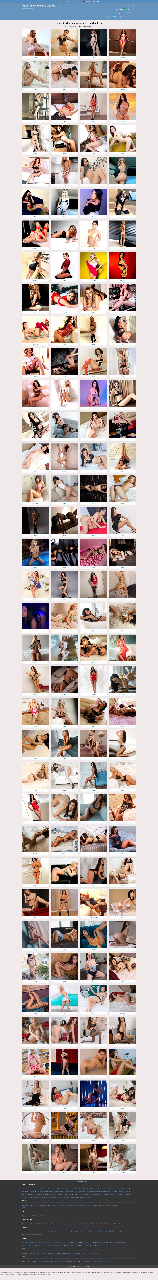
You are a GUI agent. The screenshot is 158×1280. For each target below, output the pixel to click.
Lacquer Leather (95, 1242)
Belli (122, 153)
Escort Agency (61, 1231)
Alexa (93, 312)
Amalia (123, 185)
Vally (64, 631)
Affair (31, 1231)
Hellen (35, 599)
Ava (123, 216)
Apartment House (48, 1261)
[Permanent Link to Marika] (64, 456)
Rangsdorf (60, 1194)
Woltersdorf (66, 1197)
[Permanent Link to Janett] (64, 488)
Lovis (35, 439)
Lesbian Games (114, 1242)
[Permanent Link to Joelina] (93, 839)
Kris (122, 790)
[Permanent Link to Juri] (64, 1093)
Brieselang (69, 1189)
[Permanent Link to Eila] (35, 1093)
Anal (23, 1242)
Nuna (64, 89)
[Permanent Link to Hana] (64, 329)
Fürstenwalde (111, 1189)
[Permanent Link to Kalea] (122, 966)
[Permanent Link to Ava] (122, 202)
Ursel (93, 89)
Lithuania (44, 1253)
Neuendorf (41, 1191)
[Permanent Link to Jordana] (122, 998)
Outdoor (52, 1245)
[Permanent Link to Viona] (64, 807)
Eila (35, 1108)
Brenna (35, 185)
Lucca (122, 439)
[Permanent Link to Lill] (35, 297)
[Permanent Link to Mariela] (35, 329)
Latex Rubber (105, 1242)
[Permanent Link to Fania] (64, 743)
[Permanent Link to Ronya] (64, 998)
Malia (35, 949)
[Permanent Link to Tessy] (35, 1125)
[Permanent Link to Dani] (122, 520)
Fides (64, 121)
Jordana (122, 1013)
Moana (94, 503)
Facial (72, 1242)
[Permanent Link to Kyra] (64, 1157)
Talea (93, 1013)
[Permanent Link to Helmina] (93, 934)
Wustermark (75, 1197)
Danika (123, 89)
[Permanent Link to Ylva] (64, 1030)
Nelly (64, 185)
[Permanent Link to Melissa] (93, 170)
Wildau (60, 1197)
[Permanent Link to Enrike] (93, 870)
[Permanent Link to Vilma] (93, 1093)
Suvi (122, 312)
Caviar (76, 1242)
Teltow (24, 1197)
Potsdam (54, 1194)
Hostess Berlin (62, 1205)
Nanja (122, 662)
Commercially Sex (56, 1224)
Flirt (112, 1224)
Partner (72, 1181)
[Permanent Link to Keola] (35, 1030)
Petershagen (46, 1194)
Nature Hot (90, 1261)
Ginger (94, 121)
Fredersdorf (102, 1189)
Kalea (122, 981)
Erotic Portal (52, 1231)
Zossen (87, 1197)
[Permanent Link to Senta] (64, 1062)
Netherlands (51, 1253)
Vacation (39, 1234)
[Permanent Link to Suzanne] (122, 265)
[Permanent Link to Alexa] (93, 297)
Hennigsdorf (33, 1191)
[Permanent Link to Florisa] (64, 870)
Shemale (96, 1261)
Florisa (64, 885)
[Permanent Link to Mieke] (64, 138)
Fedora (123, 822)
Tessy (35, 1140)
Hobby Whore (34, 1205)
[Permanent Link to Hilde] (64, 552)
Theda (35, 567)
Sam (35, 662)
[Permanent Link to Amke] (35, 106)
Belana (123, 57)
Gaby (35, 216)
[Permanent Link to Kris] (122, 775)
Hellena (122, 248)
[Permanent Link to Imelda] (35, 839)
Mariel (64, 790)
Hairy (55, 1261)
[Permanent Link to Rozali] (64, 42)
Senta (64, 1076)
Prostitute (115, 1205)
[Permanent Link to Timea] (35, 870)
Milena (94, 662)
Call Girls (70, 1205)
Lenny (35, 758)
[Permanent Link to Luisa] (64, 647)
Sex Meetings (46, 1224)
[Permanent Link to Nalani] (93, 520)
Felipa (64, 535)
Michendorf (98, 1191)
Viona (64, 822)
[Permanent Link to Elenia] (122, 393)
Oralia (64, 949)
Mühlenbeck (114, 1191)
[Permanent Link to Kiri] (35, 456)
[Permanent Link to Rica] (93, 584)
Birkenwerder (52, 1189)
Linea (122, 567)
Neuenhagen (127, 1191)
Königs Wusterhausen (70, 1191)
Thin (33, 1216)
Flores (93, 981)
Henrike (64, 408)
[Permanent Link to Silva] (35, 775)
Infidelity (25, 1224)
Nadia (35, 822)
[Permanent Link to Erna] (64, 424)
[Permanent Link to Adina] (93, 361)
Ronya (64, 1013)
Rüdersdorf (67, 1194)
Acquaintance (91, 1224)
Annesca (93, 408)
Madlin (123, 1172)
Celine (123, 758)
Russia (69, 1253)
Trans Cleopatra (93, 917)
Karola (123, 1045)
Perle (122, 376)
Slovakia (74, 1253)
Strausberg (128, 1194)
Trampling (66, 1245)
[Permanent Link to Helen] (35, 966)
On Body (81, 1242)
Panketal (39, 1194)
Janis (122, 1140)
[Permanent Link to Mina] (93, 711)
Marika (64, 471)
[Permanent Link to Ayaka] (93, 329)
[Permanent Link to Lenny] (35, 743)
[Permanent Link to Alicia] (64, 265)
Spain (79, 1253)
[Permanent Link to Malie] (122, 1093)
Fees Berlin (77, 1)
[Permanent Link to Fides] (64, 106)
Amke (35, 121)
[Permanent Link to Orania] (64, 584)
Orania (64, 599)
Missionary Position (70, 1261)
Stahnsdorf (120, 1194)
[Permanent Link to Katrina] (122, 106)
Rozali (64, 57)
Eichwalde (82, 1189)
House (83, 1231)
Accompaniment (82, 1224)
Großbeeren (130, 1189)
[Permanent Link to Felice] (122, 902)
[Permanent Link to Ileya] (35, 1062)
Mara (64, 981)
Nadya (64, 1140)
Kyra (64, 1172)
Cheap (98, 1224)
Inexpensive (128, 1224)
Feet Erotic (66, 1242)
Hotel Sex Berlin (99, 1231)
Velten (35, 1197)
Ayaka (93, 344)
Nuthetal (24, 1194)
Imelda (35, 854)
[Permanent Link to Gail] (122, 329)
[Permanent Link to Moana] (93, 488)
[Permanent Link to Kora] (64, 361)
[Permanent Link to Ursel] (93, 74)
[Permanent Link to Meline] (64, 679)
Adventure (25, 1231)
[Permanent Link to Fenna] (122, 584)
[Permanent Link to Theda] (35, 552)
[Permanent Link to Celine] (122, 743)
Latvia (39, 1253)
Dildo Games (34, 1242)
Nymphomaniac (27, 1216)
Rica (93, 599)
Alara (35, 376)
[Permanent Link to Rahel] (35, 1157)
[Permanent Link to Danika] (122, 74)
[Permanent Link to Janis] (122, 1125)
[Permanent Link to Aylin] (93, 202)
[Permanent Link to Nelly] (64, 170)
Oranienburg (32, 1194)
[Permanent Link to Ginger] (93, 106)
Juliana (123, 885)
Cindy (35, 726)
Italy (34, 1253)
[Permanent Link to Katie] (122, 456)
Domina (49, 1242)
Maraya (35, 631)
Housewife (25, 1205)
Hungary (95, 1253)
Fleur (93, 153)
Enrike (94, 885)
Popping (121, 1224)
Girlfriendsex (94, 1245)
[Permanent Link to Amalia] (122, 170)
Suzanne (122, 280)
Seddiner (113, 1194)
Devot (27, 1242)
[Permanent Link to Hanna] (35, 902)
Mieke (64, 153)
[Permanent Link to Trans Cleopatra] (93, 902)
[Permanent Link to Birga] (122, 488)
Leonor (93, 694)
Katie (122, 471)
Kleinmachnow (58, 1191)
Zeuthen (82, 1197)
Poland (58, 1253)
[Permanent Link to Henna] (35, 679)
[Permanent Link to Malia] (35, 934)
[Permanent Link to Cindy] (35, 711)
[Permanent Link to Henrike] (64, 393)
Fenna (123, 599)
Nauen (121, 1191)
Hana (64, 344)
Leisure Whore (92, 1205)
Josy (35, 89)
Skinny (38, 1216)
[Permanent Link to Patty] (93, 1062)
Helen (35, 981)
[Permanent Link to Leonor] (93, 679)
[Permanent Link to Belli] (122, 138)
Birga (122, 503)
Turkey (89, 1253)
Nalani (93, 535)
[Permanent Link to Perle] (122, 361)
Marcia (64, 854)
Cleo (122, 854)
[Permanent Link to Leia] (64, 202)
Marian (35, 248)
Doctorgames (42, 1242)
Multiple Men (123, 1242)
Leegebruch (81, 1191)
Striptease (59, 1245)
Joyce (35, 408)
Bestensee (44, 1189)
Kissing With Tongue (83, 1245)
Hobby (24, 1261)
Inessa (123, 1076)
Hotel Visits (108, 1231)
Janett (64, 503)
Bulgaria (24, 1253)
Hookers (84, 1205)
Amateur (35, 1261)
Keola (35, 1045)
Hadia (93, 790)
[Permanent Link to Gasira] (93, 552)
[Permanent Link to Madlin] (122, 1157)
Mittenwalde (106, 1191)
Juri (64, 1108)
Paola (35, 1013)
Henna (35, 694)
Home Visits (89, 1231)
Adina (93, 376)
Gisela (64, 248)
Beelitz (33, 1189)
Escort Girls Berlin (64, 1)
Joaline (93, 280)
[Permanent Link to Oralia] (64, 934)
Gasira (93, 567)
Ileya (35, 1076)
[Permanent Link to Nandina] (35, 488)
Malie (122, 1108)
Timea (35, 885)
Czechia (84, 1253)
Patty (93, 1076)
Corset (87, 1242)
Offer (40, 1261)
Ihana (93, 758)
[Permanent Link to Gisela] (64, 233)
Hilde (64, 567)
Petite (46, 1216)
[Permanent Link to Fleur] (93, 138)
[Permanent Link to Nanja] (122, 647)
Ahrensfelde (26, 1189)
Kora (64, 376)
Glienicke (118, 1189)
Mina (93, 726)
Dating (116, 1224)
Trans (23, 1207)
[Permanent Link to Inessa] (122, 1062)
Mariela (35, 344)
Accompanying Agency (40, 1231)
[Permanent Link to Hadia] (93, 775)
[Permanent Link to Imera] (35, 520)
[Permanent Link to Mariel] (64, 775)
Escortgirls (77, 1205)
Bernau (38, 1189)
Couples (34, 1245)
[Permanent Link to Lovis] (35, 424)
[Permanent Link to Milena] (93, 647)
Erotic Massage (57, 1242)
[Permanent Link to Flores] (93, 966)
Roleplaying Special (44, 1245)
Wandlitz (40, 1197)
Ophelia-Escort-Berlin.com (39, 5)
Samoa (93, 439)
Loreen (123, 726)
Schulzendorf (97, 1194)
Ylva (64, 1045)
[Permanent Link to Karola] (122, 1030)
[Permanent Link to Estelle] (122, 679)
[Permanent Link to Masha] (35, 138)
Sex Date (31, 1224)
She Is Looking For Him (124, 1231)
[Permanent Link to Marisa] (93, 807)
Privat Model (107, 1205)
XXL (42, 1216)
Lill (35, 312)
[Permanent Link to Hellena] (122, 233)
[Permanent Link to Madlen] (35, 265)
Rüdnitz (74, 1194)
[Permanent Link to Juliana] (122, 870)
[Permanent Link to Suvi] (122, 297)
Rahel (35, 1172)
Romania (63, 1253)
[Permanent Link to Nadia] (35, 807)
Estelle (123, 694)
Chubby (79, 1261)
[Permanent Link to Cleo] (122, 839)
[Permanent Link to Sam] (35, 647)
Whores (100, 1205)
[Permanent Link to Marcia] (64, 839)
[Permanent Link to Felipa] (64, 520)
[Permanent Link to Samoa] (93, 424)
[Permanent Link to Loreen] (122, 711)
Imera (35, 535)
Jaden (35, 57)
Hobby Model (43, 1205)
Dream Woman (104, 1261)
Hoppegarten (49, 1191)
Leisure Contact (70, 1231)
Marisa (94, 822)
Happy (78, 1231)
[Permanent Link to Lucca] (122, 424)
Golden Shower (26, 1245)
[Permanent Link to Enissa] (122, 616)
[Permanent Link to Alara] (35, 361)
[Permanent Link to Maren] (93, 1030)
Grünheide (25, 1191)
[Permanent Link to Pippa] (93, 1125)
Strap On (73, 1245)
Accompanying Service (69, 1224)
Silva (35, 790)
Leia (64, 216)
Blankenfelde (61, 1189)
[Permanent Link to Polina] (93, 1157)
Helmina (93, 949)
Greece (30, 1253)
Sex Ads (114, 1231)
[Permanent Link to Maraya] (35, 616)
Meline (64, 694)
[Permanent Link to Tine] (93, 233)
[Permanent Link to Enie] (64, 711)
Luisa (64, 662)
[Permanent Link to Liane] (93, 42)
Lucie (93, 471)
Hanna (35, 917)
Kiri (35, 471)
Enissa (123, 631)
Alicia (64, 280)
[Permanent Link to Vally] (64, 616)
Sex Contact (38, 1224)
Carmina (64, 312)
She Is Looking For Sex (29, 1234)
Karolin (123, 949)
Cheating (60, 1261)
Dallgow (75, 1189)
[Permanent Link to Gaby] (35, 202)
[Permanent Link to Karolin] (122, 934)
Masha (35, 153)
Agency (29, 1261)
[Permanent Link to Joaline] (93, 265)
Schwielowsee (106, 1194)
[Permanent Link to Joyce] (35, 393)
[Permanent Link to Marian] (35, 233)
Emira (64, 917)
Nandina (35, 503)
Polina (93, 1172)
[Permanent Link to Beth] (93, 616)
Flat (111, 1261)
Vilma (93, 1108)
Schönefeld (81, 1194)
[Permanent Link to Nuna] (64, 74)
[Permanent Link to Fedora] (122, 807)
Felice (123, 917)
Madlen (35, 280)
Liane (93, 57)
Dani (122, 535)
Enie (64, 726)
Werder (46, 1197)
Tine (93, 248)
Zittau (123, 1189)
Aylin (93, 216)
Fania (64, 758)
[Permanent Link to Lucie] (93, 456)
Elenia (123, 408)
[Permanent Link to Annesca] (93, 393)
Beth (93, 631)
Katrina (123, 121)
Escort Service (105, 1224)
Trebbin (29, 1197)
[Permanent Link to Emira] (64, 902)
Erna (64, 439)
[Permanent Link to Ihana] (93, 743)
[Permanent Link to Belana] (122, 42)
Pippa (93, 1140)
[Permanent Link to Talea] (93, 998)
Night (84, 1261)
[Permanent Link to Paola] (35, 998)
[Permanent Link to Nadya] (64, 1125)
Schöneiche (88, 1194)
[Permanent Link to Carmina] (64, 297)
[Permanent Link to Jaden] (35, 42)
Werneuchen (53, 1197)
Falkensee (94, 1189)
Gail (123, 344)
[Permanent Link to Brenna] (35, 170)
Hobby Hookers (52, 1205)
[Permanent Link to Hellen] (35, 584)
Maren (94, 1045)
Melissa (93, 185)
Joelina (93, 854)
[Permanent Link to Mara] (64, 966)
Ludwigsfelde (90, 1191)
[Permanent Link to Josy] (35, 74)
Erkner (88, 1189)
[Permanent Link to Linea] (122, 552)
